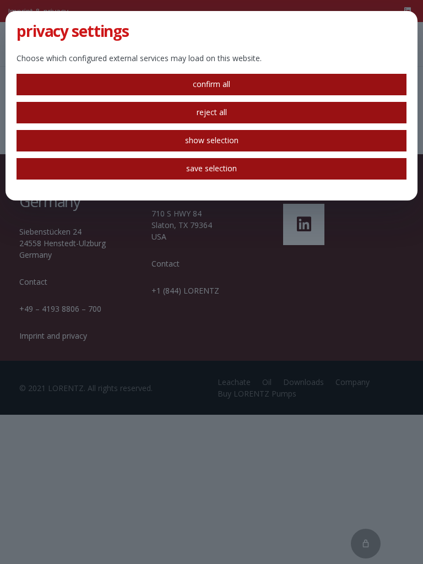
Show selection (211, 140)
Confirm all (211, 84)
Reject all (212, 112)
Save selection (211, 168)
